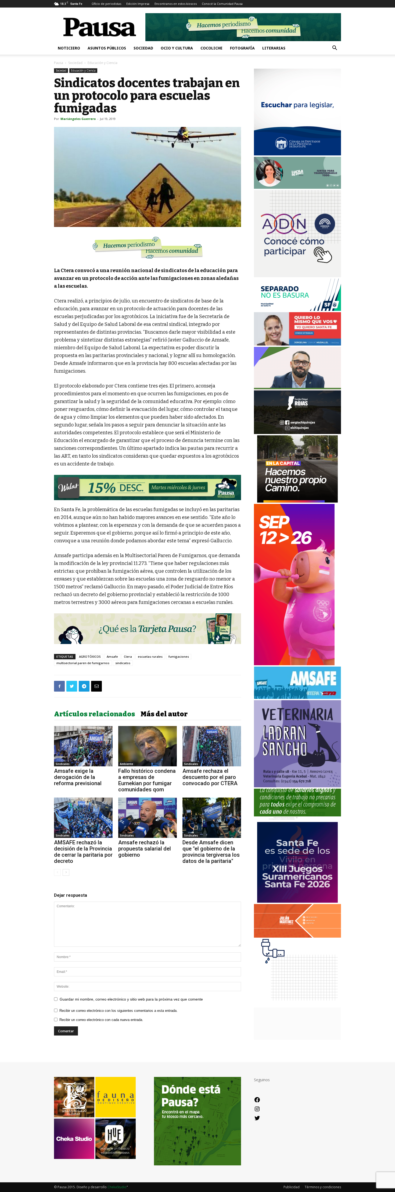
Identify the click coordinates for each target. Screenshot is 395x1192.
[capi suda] (294, 663)
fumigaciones (178, 656)
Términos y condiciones (323, 1187)
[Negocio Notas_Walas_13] (147, 487)
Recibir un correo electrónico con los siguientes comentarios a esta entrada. (118, 1011)
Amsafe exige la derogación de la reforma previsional (78, 777)
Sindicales (63, 764)
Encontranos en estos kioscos (176, 4)
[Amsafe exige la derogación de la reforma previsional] (83, 746)
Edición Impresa (137, 4)
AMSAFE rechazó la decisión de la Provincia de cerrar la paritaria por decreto (83, 851)
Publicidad (291, 1187)
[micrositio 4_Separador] (147, 247)
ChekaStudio (117, 1187)
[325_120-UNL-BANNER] (297, 1038)
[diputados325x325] (297, 153)
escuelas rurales (150, 656)
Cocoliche (211, 48)
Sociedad (143, 48)
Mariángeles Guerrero (78, 119)
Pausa (58, 63)
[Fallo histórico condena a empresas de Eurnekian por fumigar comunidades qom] (147, 746)
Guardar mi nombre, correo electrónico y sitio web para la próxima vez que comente (131, 999)
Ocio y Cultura (177, 48)
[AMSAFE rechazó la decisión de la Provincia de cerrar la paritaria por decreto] (83, 818)
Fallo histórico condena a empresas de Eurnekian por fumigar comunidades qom (147, 780)
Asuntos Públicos (107, 48)
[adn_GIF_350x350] (297, 275)
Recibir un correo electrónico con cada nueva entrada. (101, 1020)
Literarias (273, 48)
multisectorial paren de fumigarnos (82, 663)
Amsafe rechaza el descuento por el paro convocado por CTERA (210, 777)
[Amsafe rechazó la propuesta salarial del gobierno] (147, 818)
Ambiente (126, 764)
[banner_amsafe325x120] (297, 697)
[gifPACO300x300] (297, 901)
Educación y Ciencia (83, 70)
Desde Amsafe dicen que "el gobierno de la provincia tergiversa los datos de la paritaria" (211, 851)
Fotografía (242, 48)
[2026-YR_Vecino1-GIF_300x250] (297, 1004)
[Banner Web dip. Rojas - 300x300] (297, 432)
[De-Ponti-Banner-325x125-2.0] (297, 187)
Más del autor (164, 714)
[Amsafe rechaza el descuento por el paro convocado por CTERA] (211, 746)
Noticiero (69, 48)
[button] (334, 48)
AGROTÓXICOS (90, 656)
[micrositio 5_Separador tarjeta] (147, 628)
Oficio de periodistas (106, 4)
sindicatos (122, 663)
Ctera (128, 656)
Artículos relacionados (94, 714)
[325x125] (297, 344)
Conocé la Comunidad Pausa (222, 4)
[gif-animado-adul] (297, 819)
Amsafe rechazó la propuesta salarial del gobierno (144, 848)
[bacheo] (297, 501)
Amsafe (112, 656)
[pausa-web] (297, 936)
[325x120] (297, 309)
